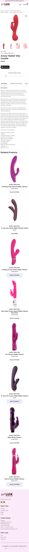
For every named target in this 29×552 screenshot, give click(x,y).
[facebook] (1, 502)
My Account (3, 537)
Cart (2, 535)
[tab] (4, 83)
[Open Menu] (20, 4)
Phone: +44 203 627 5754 (7, 527)
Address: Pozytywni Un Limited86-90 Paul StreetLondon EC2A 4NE (6, 523)
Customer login (4, 510)
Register (3, 508)
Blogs (2, 512)
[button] (26, 16)
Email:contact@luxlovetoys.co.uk (9, 529)
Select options (14, 192)
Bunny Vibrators (4, 12)
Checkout (3, 539)
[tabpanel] (14, 118)
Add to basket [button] (14, 401)
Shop (2, 10)
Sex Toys (7, 10)
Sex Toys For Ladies (15, 10)
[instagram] (4, 502)
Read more (14, 233)
